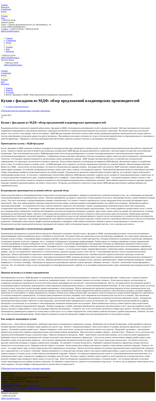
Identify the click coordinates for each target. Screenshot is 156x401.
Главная (4, 5)
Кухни (3, 11)
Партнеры (33, 386)
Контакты (5, 7)
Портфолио (5, 14)
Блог (3, 18)
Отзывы (4, 16)
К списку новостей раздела (17, 107)
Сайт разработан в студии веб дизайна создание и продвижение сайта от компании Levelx (38, 388)
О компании (6, 9)
